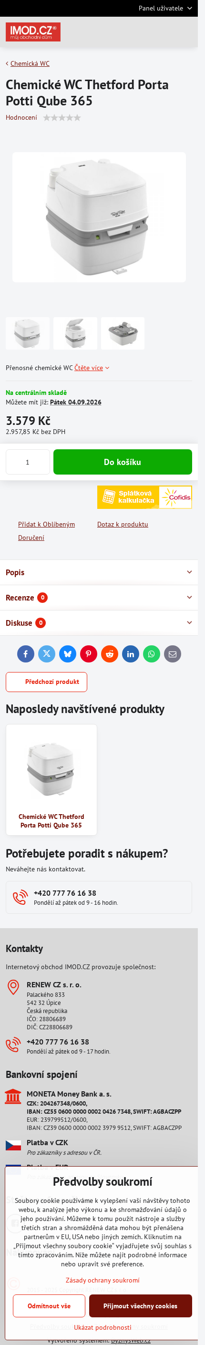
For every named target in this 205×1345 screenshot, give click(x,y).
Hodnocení (21, 117)
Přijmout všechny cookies (140, 1306)
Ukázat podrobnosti (103, 1327)
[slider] (62, 118)
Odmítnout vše (49, 1306)
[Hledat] (140, 31)
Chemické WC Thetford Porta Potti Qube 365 (51, 820)
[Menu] (186, 31)
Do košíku (122, 461)
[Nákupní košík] (163, 31)
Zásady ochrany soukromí (103, 1280)
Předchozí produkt (52, 681)
